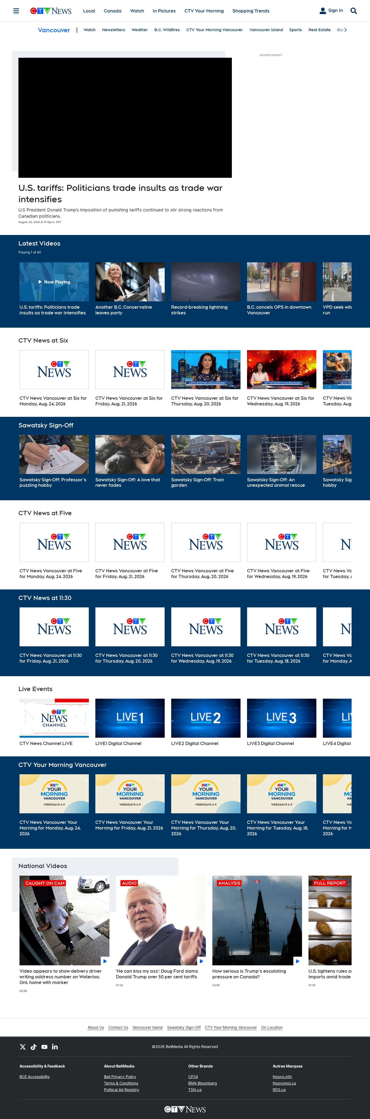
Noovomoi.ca (284, 1083)
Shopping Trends (251, 11)
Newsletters (113, 30)
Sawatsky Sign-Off (184, 1027)
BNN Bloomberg (202, 1083)
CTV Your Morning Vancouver (214, 30)
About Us (96, 1027)
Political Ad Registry (121, 1089)
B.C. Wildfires (167, 30)
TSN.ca (195, 1089)
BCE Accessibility (35, 1076)
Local (89, 11)
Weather (140, 30)
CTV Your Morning (204, 11)
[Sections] (16, 10)
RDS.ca (279, 1089)
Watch (137, 11)
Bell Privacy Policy (120, 1076)
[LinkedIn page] (55, 1046)
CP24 (193, 1076)
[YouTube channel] (44, 1046)
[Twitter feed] (23, 1046)
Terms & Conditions (121, 1083)
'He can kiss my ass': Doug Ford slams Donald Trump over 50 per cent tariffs (157, 974)
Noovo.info (282, 1076)
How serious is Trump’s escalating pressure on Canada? (249, 974)
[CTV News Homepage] (50, 11)
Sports (295, 30)
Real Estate (320, 30)
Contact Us (118, 1027)
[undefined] (54, 289)
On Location (272, 1027)
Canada (113, 11)
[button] (341, 289)
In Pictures (164, 11)
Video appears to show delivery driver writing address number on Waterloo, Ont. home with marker (61, 977)
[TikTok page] (33, 1046)
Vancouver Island (266, 30)
